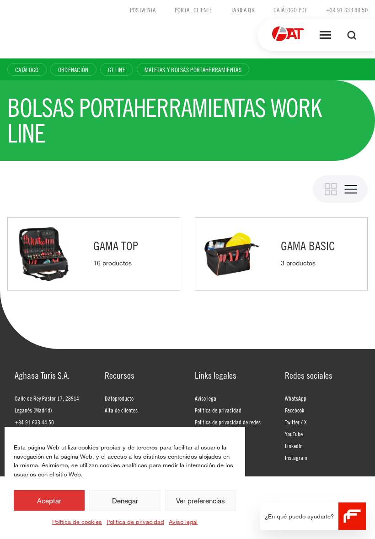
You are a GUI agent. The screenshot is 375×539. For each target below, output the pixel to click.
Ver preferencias (200, 501)
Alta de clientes (121, 410)
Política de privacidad (135, 521)
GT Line (116, 69)
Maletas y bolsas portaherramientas (193, 69)
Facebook (294, 410)
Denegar (125, 501)
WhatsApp (295, 398)
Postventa (143, 9)
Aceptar (49, 501)
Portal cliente (193, 9)
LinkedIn (294, 445)
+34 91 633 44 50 (347, 9)
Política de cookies (77, 521)
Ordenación (73, 69)
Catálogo (27, 69)
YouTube (294, 434)
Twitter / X (296, 422)
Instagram (296, 457)
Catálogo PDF (290, 9)
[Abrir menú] (325, 35)
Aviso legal (183, 521)
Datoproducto (119, 398)
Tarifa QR (243, 9)
